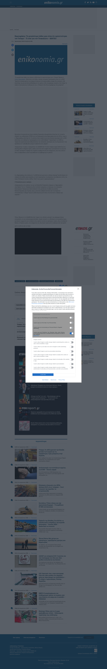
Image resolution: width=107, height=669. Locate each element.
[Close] (78, 289)
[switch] (71, 318)
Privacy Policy (62, 379)
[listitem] (53, 314)
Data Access (53, 379)
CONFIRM (43, 374)
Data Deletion (45, 379)
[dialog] (53, 334)
